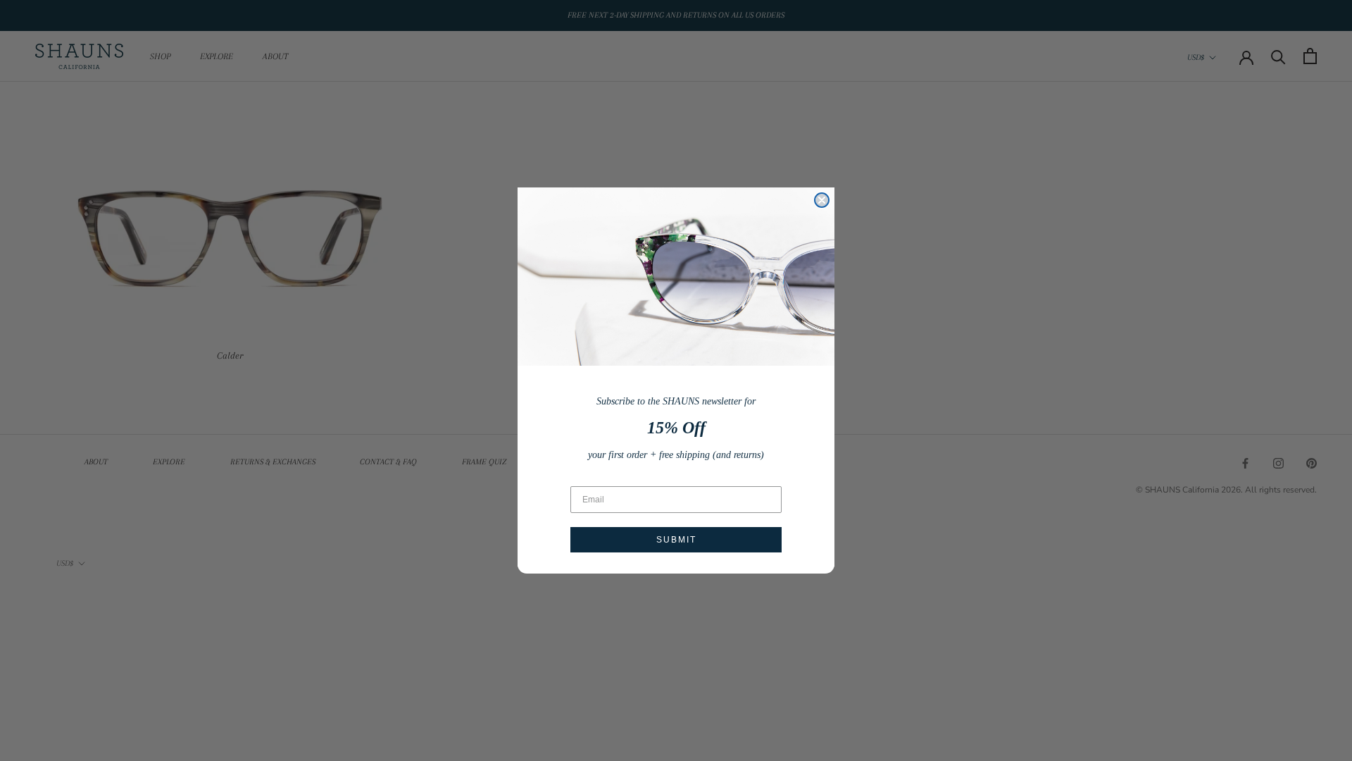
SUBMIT (676, 540)
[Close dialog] (822, 200)
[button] (676, 276)
